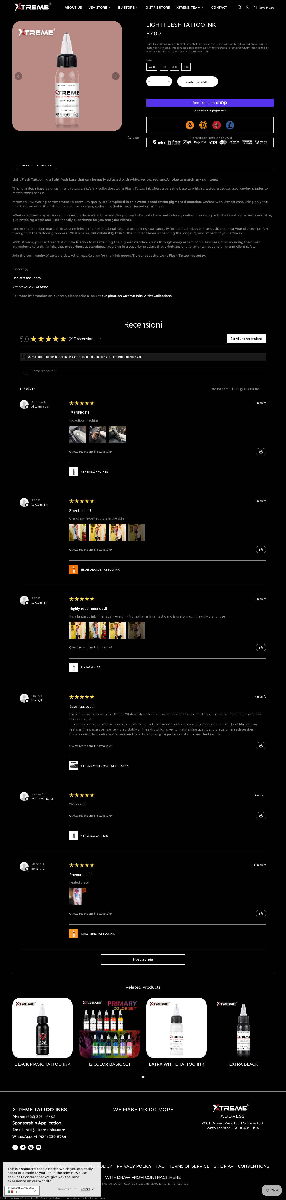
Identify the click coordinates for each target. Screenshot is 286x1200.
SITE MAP (223, 1166)
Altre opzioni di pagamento (210, 110)
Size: (149, 59)
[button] (99, 338)
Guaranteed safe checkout (210, 138)
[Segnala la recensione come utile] (261, 451)
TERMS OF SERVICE (189, 1166)
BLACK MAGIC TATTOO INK (42, 1064)
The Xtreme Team (26, 278)
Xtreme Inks (32, 7)
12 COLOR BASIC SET (109, 1064)
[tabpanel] (42, 1036)
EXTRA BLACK (243, 1064)
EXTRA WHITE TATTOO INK (176, 1064)
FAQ (160, 1166)
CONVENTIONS (253, 1166)
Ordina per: (219, 388)
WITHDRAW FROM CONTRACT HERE (143, 1177)
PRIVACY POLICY (134, 1166)
